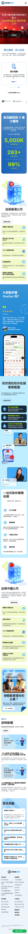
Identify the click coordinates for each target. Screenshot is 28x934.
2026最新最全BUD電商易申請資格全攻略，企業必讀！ (13, 783)
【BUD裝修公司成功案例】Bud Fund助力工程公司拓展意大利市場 (13, 754)
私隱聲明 (10, 929)
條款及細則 (17, 929)
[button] (1, 24)
